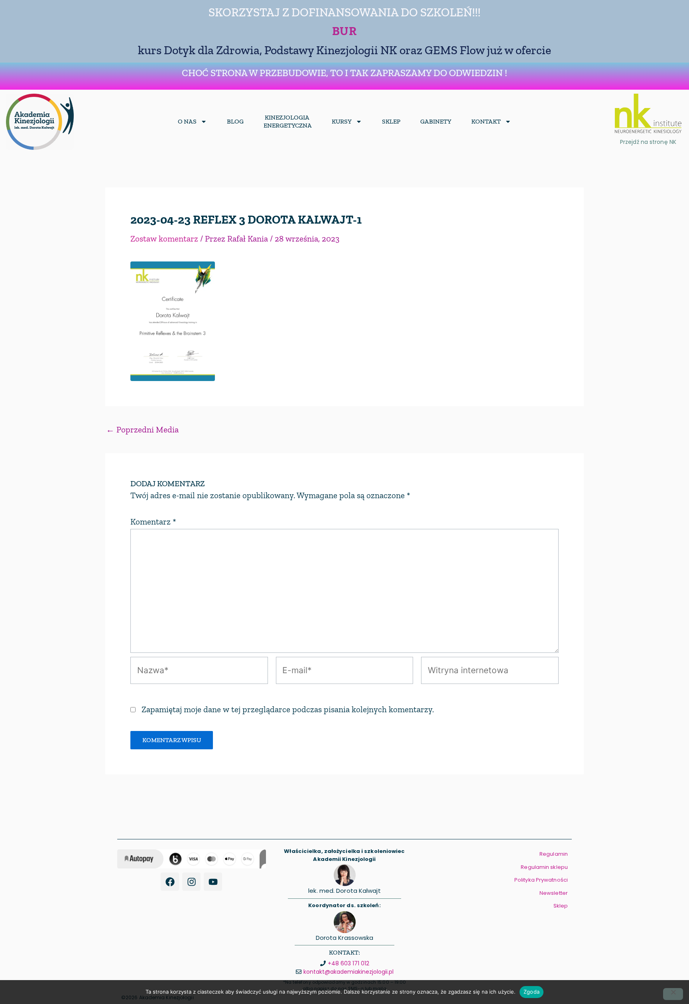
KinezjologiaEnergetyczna (288, 121)
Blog (235, 121)
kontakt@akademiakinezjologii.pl (348, 972)
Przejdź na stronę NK (648, 142)
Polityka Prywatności (541, 880)
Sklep (391, 121)
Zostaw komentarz (164, 239)
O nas (187, 121)
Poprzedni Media (142, 429)
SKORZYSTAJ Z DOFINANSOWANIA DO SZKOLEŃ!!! (344, 12)
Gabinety (435, 121)
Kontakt (486, 121)
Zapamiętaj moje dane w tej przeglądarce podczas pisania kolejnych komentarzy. (288, 709)
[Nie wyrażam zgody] (673, 994)
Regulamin (553, 854)
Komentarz (153, 522)
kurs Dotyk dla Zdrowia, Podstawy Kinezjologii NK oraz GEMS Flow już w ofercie (344, 50)
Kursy (342, 121)
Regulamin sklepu (544, 867)
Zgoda (531, 991)
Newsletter (553, 893)
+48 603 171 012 (348, 963)
